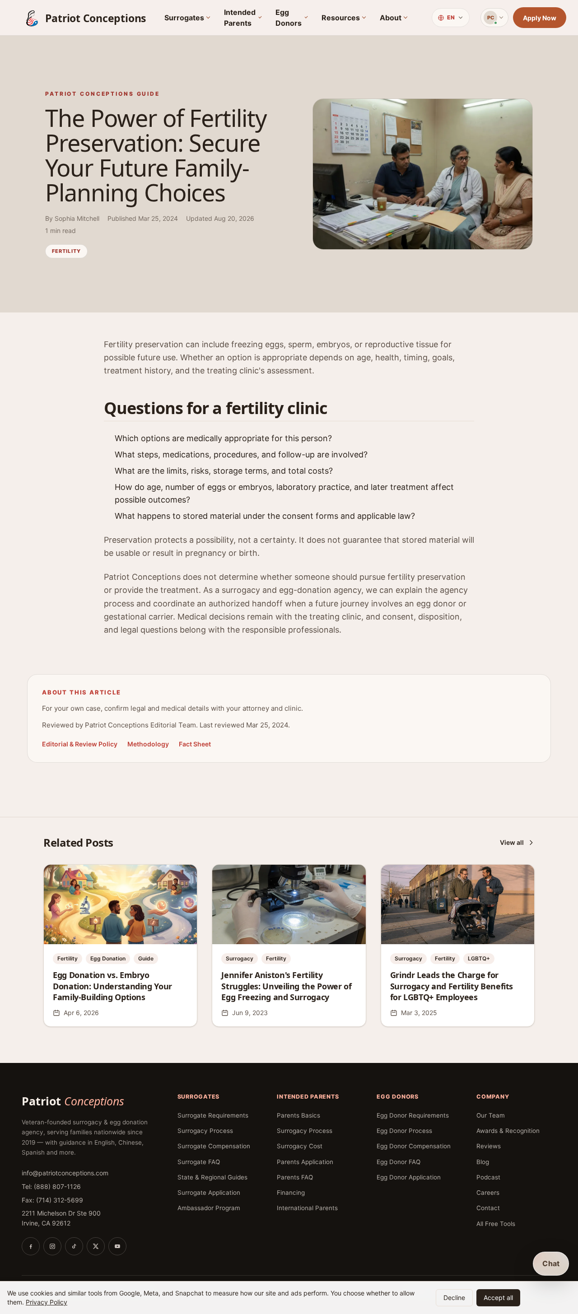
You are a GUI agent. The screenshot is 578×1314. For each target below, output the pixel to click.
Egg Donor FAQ (398, 1161)
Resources (341, 17)
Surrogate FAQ (198, 1161)
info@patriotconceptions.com (65, 1173)
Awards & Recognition (508, 1130)
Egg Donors (288, 18)
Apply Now (539, 18)
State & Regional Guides (212, 1177)
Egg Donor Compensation (414, 1146)
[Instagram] (52, 1246)
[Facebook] (31, 1246)
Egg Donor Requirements (413, 1115)
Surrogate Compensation (213, 1146)
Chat (550, 1263)
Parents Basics (298, 1115)
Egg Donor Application (409, 1177)
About (390, 17)
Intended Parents (240, 18)
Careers (487, 1192)
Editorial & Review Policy (79, 744)
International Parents (307, 1207)
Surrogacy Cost (299, 1146)
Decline (454, 1297)
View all (512, 842)
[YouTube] (117, 1246)
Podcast (488, 1177)
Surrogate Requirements (212, 1115)
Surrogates (184, 17)
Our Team (490, 1115)
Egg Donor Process (404, 1130)
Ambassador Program (208, 1207)
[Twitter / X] (96, 1246)
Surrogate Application (208, 1192)
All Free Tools (495, 1223)
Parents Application (305, 1161)
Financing (291, 1192)
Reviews (488, 1146)
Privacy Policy (46, 1302)
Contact (488, 1207)
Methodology (148, 744)
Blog (482, 1161)
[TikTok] (74, 1246)
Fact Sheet (195, 744)
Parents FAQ (295, 1177)
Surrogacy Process (205, 1130)
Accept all (498, 1297)
